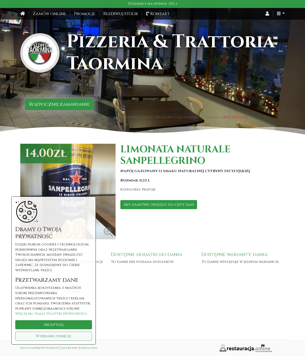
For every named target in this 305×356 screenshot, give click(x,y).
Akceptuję (54, 324)
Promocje (84, 14)
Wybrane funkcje (53, 336)
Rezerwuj (120, 14)
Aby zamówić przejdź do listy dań (158, 204)
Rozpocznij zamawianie (59, 104)
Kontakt (159, 14)
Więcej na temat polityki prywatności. (51, 313)
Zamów (49, 14)
